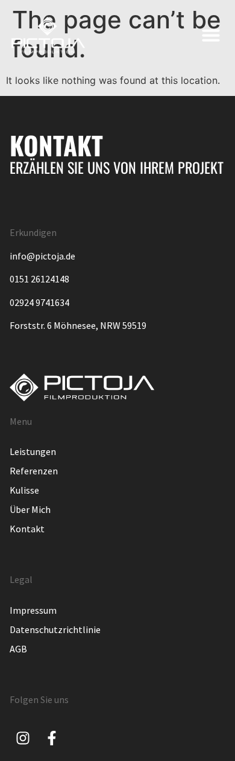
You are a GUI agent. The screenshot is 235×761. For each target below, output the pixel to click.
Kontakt (27, 529)
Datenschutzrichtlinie (55, 629)
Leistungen (33, 451)
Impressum (33, 610)
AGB (18, 649)
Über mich (30, 509)
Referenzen (34, 471)
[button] (210, 35)
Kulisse (24, 490)
